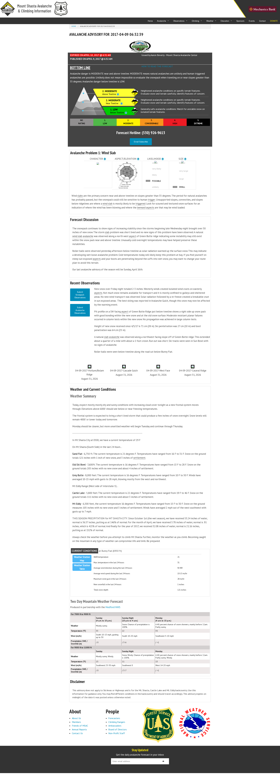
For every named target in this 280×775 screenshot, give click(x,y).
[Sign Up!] (163, 761)
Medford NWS (112, 607)
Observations (178, 20)
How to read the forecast (157, 66)
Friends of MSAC (80, 725)
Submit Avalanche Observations (80, 310)
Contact (262, 20)
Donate (274, 20)
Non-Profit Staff (116, 733)
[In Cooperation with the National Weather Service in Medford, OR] (195, 723)
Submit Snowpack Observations (80, 295)
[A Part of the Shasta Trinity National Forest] (158, 724)
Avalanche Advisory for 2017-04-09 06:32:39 (97, 26)
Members (76, 722)
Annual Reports (79, 729)
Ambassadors (114, 725)
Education (225, 20)
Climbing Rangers (116, 722)
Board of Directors (117, 729)
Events (252, 20)
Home (150, 20)
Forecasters (114, 718)
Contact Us (77, 733)
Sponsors (240, 20)
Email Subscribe (141, 141)
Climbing (195, 20)
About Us (76, 718)
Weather (209, 20)
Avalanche (161, 20)
